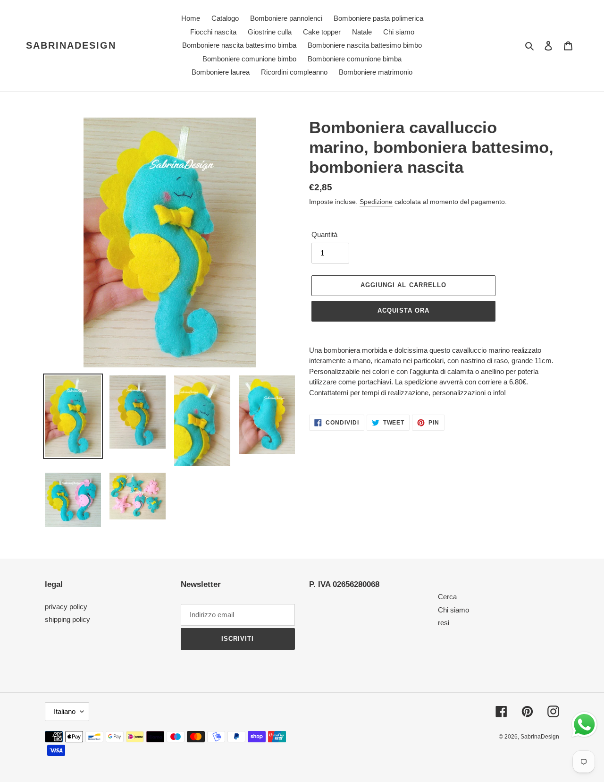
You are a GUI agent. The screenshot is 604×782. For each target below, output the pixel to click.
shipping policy (67, 619)
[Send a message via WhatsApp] (584, 725)
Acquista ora (403, 310)
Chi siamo (453, 610)
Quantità (324, 234)
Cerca (447, 597)
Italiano (65, 711)
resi (443, 623)
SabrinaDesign (71, 45)
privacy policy (66, 607)
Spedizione (376, 201)
